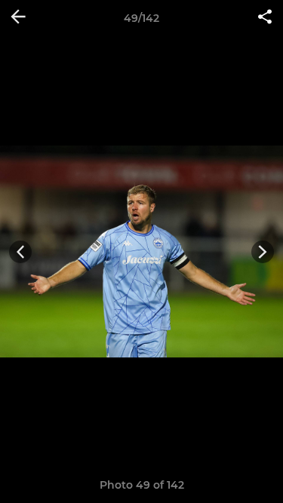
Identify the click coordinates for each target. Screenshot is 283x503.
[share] (265, 18)
